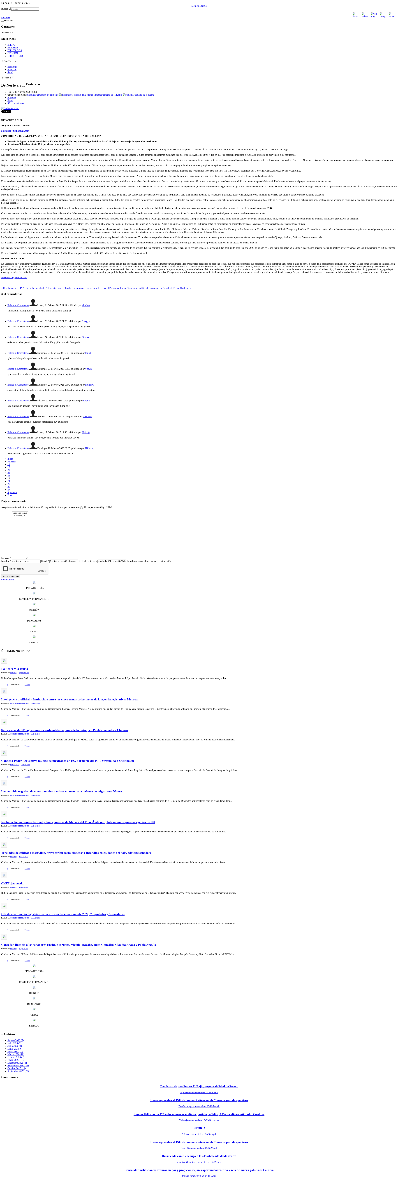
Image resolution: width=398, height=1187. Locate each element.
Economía (12, 66)
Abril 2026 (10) (15, 1051)
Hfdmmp (89, 448)
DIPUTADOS (14, 50)
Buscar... (5, 8)
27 (8, 489)
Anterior (11, 461)
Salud (10, 72)
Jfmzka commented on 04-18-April (199, 1176)
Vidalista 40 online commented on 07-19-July (199, 1162)
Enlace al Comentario (18, 305)
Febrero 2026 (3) (15, 1057)
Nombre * (6, 561)
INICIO (11, 44)
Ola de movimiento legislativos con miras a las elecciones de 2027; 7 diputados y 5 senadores (63, 914)
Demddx (87, 416)
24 (8, 481)
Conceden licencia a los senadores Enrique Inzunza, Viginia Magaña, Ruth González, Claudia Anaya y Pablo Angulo (78, 944)
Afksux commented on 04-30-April (199, 1134)
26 (8, 486)
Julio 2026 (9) (14, 1043)
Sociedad (11, 69)
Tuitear (27, 684)
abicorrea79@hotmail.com (14, 277)
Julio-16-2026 (25, 764)
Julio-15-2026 (35, 795)
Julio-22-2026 (35, 703)
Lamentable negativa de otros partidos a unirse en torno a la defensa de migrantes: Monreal (62, 791)
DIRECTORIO (15, 56)
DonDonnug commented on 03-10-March (199, 1106)
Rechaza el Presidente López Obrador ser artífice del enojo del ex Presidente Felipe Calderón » (144, 288)
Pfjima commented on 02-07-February (199, 1092)
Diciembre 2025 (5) (17, 1062)
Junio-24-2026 (35, 918)
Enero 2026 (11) (15, 1060)
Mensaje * (6, 558)
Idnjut (88, 353)
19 (8, 467)
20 (8, 470)
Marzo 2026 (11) (15, 1054)
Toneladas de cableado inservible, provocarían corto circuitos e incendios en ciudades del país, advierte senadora (76, 852)
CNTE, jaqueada (12, 883)
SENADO (12, 47)
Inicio (10, 458)
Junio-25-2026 (23, 887)
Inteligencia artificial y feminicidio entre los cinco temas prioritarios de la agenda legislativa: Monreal (70, 699)
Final (9, 495)
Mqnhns (86, 305)
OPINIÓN (12, 53)
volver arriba (7, 579)
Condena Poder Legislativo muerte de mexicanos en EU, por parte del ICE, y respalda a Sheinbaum (67, 760)
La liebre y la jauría (14, 668)
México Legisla (199, 6)
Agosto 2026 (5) (15, 1040)
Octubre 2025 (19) (16, 1068)
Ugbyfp (86, 432)
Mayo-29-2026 (23, 948)
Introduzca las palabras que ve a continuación (149, 561)
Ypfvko (89, 368)
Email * (45, 561)
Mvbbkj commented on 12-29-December (199, 1120)
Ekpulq (86, 400)
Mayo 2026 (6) (14, 1048)
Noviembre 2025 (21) (18, 1065)
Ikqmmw (89, 384)
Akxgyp (86, 321)
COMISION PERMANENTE (19, 703)
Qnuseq (86, 337)
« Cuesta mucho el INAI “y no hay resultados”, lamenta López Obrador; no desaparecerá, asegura (49, 288)
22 (8, 475)
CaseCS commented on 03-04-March (199, 1148)
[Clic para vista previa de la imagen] (10, 108)
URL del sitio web (88, 561)
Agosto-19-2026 (24, 673)
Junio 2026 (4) (14, 1046)
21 (8, 472)
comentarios (15, 103)
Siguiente (12, 492)
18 (8, 464)
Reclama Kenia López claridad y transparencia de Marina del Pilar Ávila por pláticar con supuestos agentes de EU (78, 822)
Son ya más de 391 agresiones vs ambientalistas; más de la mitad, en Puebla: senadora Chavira (64, 730)
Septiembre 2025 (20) (18, 1071)
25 (8, 484)
